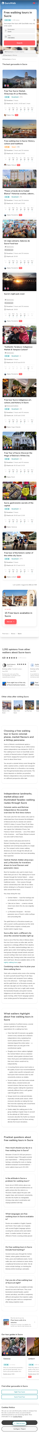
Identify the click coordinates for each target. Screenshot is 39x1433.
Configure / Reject (19, 1429)
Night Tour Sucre (19, 1392)
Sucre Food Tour (19, 1397)
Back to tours (20, 1423)
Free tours (5, 634)
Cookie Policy (17, 1417)
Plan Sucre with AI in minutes (18, 1321)
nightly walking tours (10, 962)
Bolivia (13, 634)
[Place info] (34, 20)
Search (19, 43)
